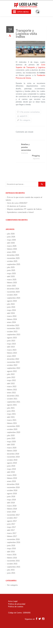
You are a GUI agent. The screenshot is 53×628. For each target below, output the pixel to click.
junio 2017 (11, 524)
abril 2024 (11, 313)
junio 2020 (11, 438)
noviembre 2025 (13, 258)
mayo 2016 (11, 548)
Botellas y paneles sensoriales (26, 148)
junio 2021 (11, 411)
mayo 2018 (11, 500)
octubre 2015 (12, 564)
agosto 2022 (12, 371)
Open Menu (23, 11)
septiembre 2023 (13, 335)
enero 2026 (11, 252)
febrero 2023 (12, 353)
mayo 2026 (11, 240)
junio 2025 (11, 270)
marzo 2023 (11, 350)
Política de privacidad (16, 604)
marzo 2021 (11, 420)
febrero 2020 (12, 451)
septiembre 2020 (13, 432)
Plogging (36, 157)
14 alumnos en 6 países (16, 206)
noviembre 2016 (13, 539)
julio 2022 (11, 374)
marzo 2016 (11, 555)
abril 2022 (11, 383)
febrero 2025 (12, 283)
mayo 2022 (11, 380)
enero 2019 (11, 481)
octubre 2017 (12, 518)
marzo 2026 (11, 246)
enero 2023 (11, 356)
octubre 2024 (12, 295)
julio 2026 (11, 234)
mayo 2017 (11, 527)
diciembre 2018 (13, 484)
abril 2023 (11, 347)
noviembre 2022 (13, 362)
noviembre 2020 (13, 426)
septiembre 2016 (13, 542)
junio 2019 (11, 466)
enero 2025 (11, 286)
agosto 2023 (12, 338)
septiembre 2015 (13, 567)
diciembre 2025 (13, 255)
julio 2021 (11, 408)
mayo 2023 (11, 344)
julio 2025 (11, 267)
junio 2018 (11, 497)
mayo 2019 (11, 469)
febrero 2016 (12, 558)
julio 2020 (11, 435)
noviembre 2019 (13, 457)
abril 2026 (11, 243)
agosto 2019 (12, 463)
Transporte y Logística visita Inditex (26, 33)
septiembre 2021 (13, 402)
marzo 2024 (11, 316)
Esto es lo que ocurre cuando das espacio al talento (24, 198)
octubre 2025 (12, 261)
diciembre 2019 (13, 454)
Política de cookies (15, 607)
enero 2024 (11, 322)
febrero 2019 (12, 478)
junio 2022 (11, 377)
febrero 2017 (12, 536)
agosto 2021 (12, 405)
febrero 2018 (12, 509)
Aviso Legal (12, 601)
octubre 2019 (12, 460)
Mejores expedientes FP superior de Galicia (24, 209)
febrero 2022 (12, 390)
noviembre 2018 (13, 487)
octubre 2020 (12, 429)
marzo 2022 (11, 386)
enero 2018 (11, 512)
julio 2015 (11, 570)
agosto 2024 (12, 301)
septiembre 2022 (13, 368)
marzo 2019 (11, 475)
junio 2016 (11, 545)
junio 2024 (11, 307)
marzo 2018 (11, 506)
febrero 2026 (12, 249)
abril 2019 (11, 472)
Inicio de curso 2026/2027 (17, 203)
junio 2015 (11, 573)
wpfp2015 (23, 116)
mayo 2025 (11, 273)
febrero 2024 (12, 319)
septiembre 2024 (13, 298)
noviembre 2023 (13, 328)
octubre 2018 (12, 490)
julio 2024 (11, 304)
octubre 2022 (12, 365)
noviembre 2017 (13, 515)
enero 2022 (11, 393)
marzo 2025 (11, 280)
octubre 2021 (12, 399)
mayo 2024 (11, 310)
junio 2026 (11, 237)
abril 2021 (11, 417)
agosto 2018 (12, 494)
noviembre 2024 (13, 292)
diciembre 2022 (13, 359)
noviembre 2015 (13, 561)
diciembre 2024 (13, 289)
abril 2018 (11, 503)
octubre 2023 (12, 332)
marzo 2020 (11, 448)
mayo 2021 (11, 414)
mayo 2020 (11, 442)
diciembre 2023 (13, 325)
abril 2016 (11, 552)
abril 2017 (11, 530)
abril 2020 (11, 445)
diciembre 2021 (13, 396)
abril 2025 (11, 276)
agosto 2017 (12, 521)
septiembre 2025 (13, 264)
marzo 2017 (11, 533)
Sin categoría (25, 120)
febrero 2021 (12, 423)
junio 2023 (11, 341)
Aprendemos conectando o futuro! (20, 212)
